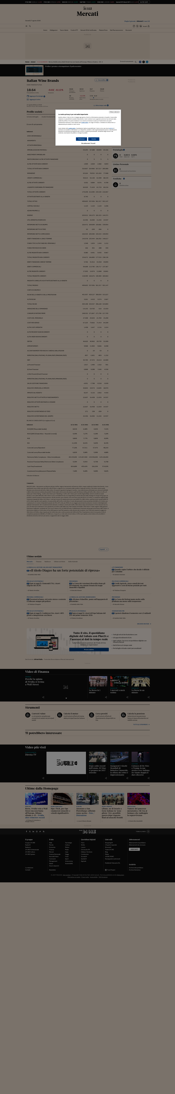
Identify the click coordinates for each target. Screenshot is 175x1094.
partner (111, 128)
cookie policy (84, 122)
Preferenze (81, 139)
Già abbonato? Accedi (88, 143)
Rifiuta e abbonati (114, 112)
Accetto (94, 139)
